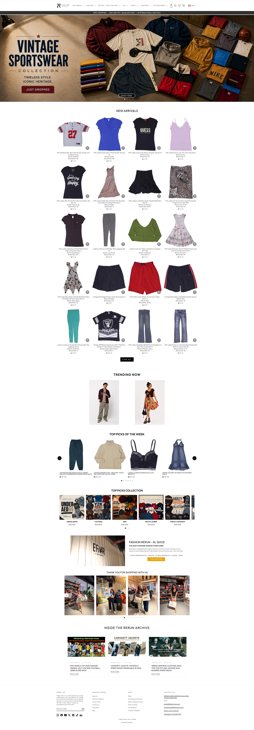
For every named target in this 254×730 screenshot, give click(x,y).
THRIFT (133, 5)
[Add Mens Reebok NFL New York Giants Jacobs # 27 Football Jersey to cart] (87, 148)
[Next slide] (194, 458)
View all (126, 359)
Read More (74, 674)
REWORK (145, 5)
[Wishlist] (179, 6)
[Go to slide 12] (129, 617)
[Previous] (60, 510)
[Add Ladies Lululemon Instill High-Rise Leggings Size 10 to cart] (123, 244)
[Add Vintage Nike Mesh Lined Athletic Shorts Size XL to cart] (194, 292)
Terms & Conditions (98, 699)
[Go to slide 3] (125, 480)
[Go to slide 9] (124, 617)
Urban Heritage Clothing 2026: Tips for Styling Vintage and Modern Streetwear (166, 668)
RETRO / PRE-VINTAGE (108, 5)
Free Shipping (132, 707)
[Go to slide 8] (122, 617)
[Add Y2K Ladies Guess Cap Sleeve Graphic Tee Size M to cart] (159, 148)
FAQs (129, 696)
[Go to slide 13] (131, 617)
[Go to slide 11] (127, 617)
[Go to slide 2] (123, 480)
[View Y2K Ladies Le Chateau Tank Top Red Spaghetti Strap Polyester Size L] (150, 396)
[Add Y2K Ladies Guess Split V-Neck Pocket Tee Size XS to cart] (123, 148)
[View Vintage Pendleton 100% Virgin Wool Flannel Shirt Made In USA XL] (102, 394)
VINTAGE (90, 5)
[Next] (194, 510)
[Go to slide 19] (142, 617)
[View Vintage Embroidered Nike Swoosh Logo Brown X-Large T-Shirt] (105, 393)
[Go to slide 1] (121, 480)
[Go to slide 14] (133, 617)
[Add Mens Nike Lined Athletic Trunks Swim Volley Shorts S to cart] (159, 292)
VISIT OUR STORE (156, 559)
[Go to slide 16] (136, 617)
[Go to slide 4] (115, 617)
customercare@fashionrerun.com (174, 707)
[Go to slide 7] (132, 480)
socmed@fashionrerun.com (172, 704)
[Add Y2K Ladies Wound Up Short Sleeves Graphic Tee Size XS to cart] (87, 196)
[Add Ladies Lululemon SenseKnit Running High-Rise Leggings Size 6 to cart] (87, 340)
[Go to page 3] (128, 528)
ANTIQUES (77, 5)
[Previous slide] (60, 458)
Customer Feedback (134, 710)
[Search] (175, 6)
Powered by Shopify (127, 722)
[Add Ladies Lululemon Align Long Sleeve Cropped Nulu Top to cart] (159, 244)
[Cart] (183, 6)
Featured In (95, 707)
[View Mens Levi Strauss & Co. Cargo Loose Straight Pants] (105, 405)
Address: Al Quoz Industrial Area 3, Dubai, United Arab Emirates (176, 696)
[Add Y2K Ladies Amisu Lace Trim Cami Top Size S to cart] (194, 148)
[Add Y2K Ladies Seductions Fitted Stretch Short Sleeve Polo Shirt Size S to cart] (87, 244)
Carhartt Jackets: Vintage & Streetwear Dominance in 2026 (126, 667)
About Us (95, 696)
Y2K (125, 5)
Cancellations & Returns (135, 699)
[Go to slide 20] (143, 617)
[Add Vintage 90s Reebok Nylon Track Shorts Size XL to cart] (123, 292)
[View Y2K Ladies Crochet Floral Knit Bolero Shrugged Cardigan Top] (148, 394)
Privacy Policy (96, 702)
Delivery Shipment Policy (135, 702)
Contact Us (95, 704)
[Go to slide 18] (140, 617)
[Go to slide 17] (138, 617)
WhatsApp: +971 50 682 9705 (172, 714)
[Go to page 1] (125, 528)
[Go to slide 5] (128, 480)
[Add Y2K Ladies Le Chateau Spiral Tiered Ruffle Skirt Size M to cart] (159, 196)
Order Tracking (132, 704)
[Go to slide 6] (130, 480)
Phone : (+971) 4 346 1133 (171, 710)
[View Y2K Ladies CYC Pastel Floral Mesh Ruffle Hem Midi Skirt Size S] (150, 402)
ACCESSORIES (159, 5)
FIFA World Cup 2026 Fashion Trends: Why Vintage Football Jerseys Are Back (85, 668)
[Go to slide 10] (126, 617)
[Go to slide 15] (135, 617)
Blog (93, 710)
